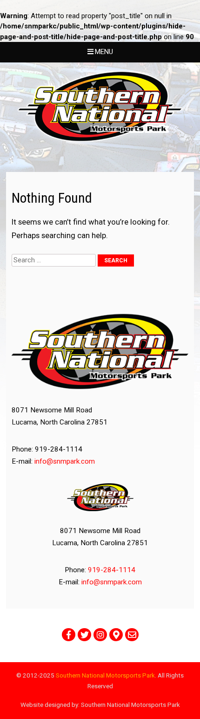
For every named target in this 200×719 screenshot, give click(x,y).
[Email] (132, 634)
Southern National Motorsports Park (105, 675)
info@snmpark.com (64, 461)
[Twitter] (84, 634)
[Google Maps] (116, 634)
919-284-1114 (111, 570)
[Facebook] (68, 634)
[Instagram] (100, 634)
